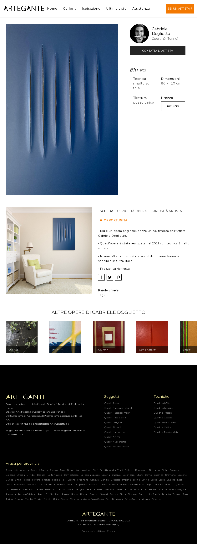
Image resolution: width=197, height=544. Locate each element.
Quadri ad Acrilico (163, 407)
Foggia (56, 479)
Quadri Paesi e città (115, 417)
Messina (93, 484)
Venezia (74, 499)
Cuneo (9, 479)
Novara (159, 484)
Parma (61, 489)
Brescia (21, 474)
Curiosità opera (132, 211)
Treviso (38, 499)
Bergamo (154, 470)
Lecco (162, 479)
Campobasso (71, 474)
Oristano (28, 489)
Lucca (9, 484)
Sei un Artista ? (180, 8)
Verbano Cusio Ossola (92, 499)
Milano (103, 484)
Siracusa (132, 494)
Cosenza (158, 474)
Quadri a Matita (162, 427)
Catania (116, 474)
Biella (165, 470)
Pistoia (138, 489)
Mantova (32, 484)
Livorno (171, 479)
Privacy (111, 531)
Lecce (154, 479)
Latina (145, 479)
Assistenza (141, 8)
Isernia (136, 479)
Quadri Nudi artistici (115, 441)
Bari (95, 470)
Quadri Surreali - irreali (116, 446)
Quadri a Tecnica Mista (166, 432)
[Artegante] (24, 8)
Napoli (149, 484)
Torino (9, 499)
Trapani (19, 499)
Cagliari (41, 474)
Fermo (26, 479)
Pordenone (150, 489)
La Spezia (154, 494)
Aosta (34, 470)
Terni (185, 494)
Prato (172, 489)
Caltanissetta (55, 474)
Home (52, 8)
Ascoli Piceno (67, 470)
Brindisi (31, 474)
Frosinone (82, 479)
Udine (56, 499)
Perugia (79, 489)
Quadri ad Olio (162, 403)
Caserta (105, 474)
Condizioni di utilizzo (93, 531)
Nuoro (168, 484)
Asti (78, 470)
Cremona (170, 474)
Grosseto (115, 479)
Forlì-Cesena (68, 479)
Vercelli (110, 499)
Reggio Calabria (27, 494)
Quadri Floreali (112, 427)
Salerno (94, 494)
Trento (29, 499)
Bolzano (10, 474)
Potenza (162, 489)
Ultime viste (116, 8)
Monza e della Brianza (132, 484)
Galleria (69, 8)
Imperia (126, 479)
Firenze (46, 479)
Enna (18, 479)
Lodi (179, 479)
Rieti (57, 494)
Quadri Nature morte (116, 432)
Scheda (106, 211)
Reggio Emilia (45, 494)
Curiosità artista (166, 211)
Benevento (141, 470)
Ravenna (11, 494)
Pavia (70, 489)
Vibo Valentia (132, 499)
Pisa (130, 489)
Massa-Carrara (46, 484)
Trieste (47, 499)
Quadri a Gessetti (163, 417)
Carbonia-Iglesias (89, 474)
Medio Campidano (77, 484)
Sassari (104, 494)
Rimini (65, 494)
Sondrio (143, 494)
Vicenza (146, 499)
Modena (113, 484)
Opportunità (115, 220)
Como (148, 474)
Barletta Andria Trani (111, 470)
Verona (120, 499)
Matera (61, 484)
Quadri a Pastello (163, 412)
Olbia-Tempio (13, 489)
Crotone (182, 474)
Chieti (139, 474)
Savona (114, 494)
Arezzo (54, 470)
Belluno (129, 470)
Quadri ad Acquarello (165, 422)
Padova (39, 489)
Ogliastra (179, 484)
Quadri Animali (113, 436)
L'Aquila (43, 470)
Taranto (166, 494)
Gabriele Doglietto (161, 31)
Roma (74, 494)
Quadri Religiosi (113, 422)
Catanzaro (128, 474)
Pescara (109, 489)
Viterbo (156, 499)
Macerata (19, 484)
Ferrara (36, 479)
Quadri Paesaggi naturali (118, 407)
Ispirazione (91, 8)
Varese (64, 499)
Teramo (177, 494)
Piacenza (121, 489)
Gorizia (105, 479)
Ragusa (181, 489)
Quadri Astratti (112, 403)
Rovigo (84, 494)
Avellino (86, 470)
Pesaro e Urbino (94, 489)
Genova (94, 479)
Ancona (24, 470)
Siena (123, 494)
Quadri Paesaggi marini (117, 412)
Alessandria (12, 470)
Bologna (174, 470)
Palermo (50, 489)
